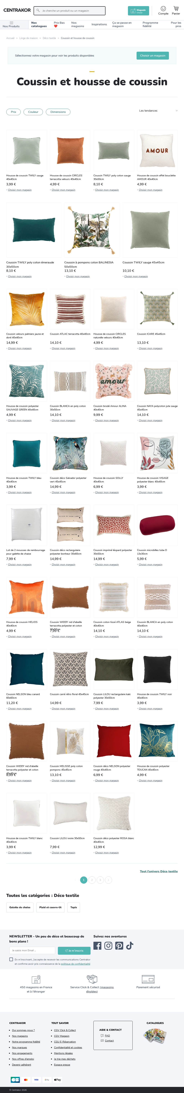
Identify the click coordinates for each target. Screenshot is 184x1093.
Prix (13, 112)
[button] (75, 880)
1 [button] (84, 880)
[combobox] (70, 10)
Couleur (33, 112)
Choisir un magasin (152, 56)
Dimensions (58, 112)
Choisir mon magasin (20, 190)
